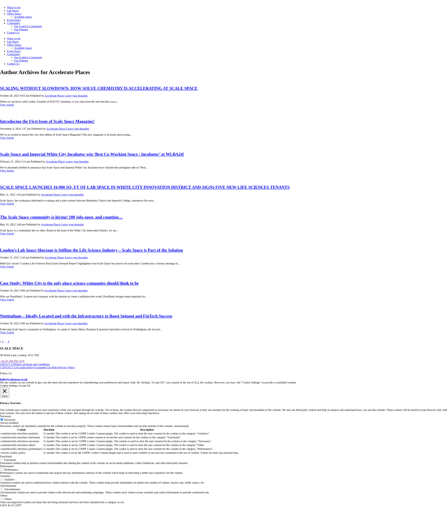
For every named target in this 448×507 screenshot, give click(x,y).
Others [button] (3, 495)
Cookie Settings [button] (9, 385)
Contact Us (13, 32)
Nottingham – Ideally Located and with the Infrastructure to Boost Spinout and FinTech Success (86, 316)
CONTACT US (9, 367)
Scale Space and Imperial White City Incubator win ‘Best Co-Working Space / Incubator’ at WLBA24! (92, 154)
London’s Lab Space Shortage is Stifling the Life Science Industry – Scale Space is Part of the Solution (91, 250)
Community (13, 23)
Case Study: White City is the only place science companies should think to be (69, 283)
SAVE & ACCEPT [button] (11, 505)
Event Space (14, 20)
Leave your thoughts (76, 95)
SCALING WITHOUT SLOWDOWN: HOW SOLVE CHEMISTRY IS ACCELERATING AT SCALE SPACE (99, 88)
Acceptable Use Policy (46, 367)
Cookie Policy (26, 367)
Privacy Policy (67, 367)
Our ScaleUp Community (28, 26)
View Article (7, 104)
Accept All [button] (24, 385)
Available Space (23, 16)
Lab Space (13, 10)
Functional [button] (6, 456)
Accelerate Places (54, 95)
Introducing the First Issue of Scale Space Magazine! (47, 121)
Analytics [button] (5, 475)
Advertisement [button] (8, 485)
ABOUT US (7, 364)
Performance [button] (7, 466)
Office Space (14, 13)
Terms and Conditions (37, 364)
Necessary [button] (5, 416)
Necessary (10, 419)
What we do (13, 7)
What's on (19, 364)
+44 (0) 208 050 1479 (12, 361)
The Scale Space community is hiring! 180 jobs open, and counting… (61, 217)
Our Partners (21, 29)
